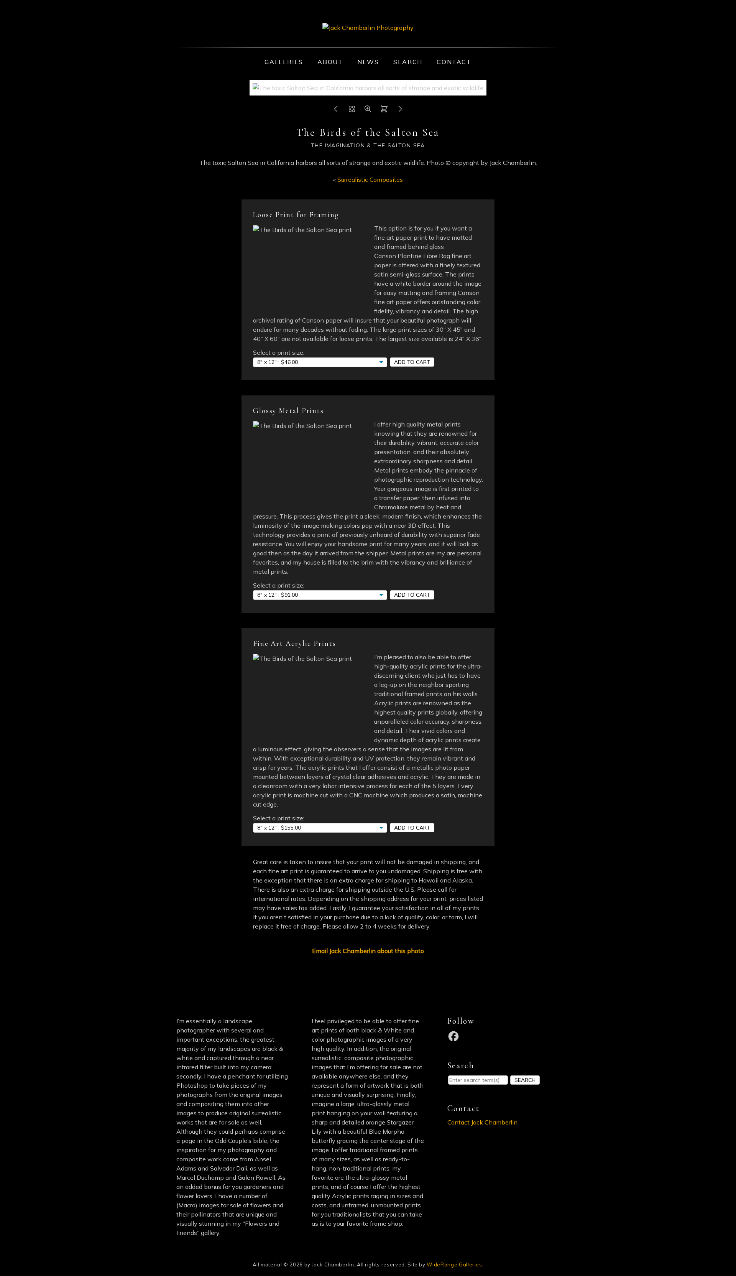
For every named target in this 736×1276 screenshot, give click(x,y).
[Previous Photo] (336, 111)
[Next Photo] (400, 111)
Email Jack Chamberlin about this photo (368, 951)
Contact (454, 62)
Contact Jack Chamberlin (482, 1122)
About (330, 62)
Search (407, 62)
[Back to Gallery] (352, 111)
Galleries (283, 62)
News (368, 62)
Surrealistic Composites (370, 179)
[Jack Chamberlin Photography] (368, 27)
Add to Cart (412, 362)
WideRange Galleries (454, 1264)
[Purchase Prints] (384, 111)
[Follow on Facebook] (454, 1035)
